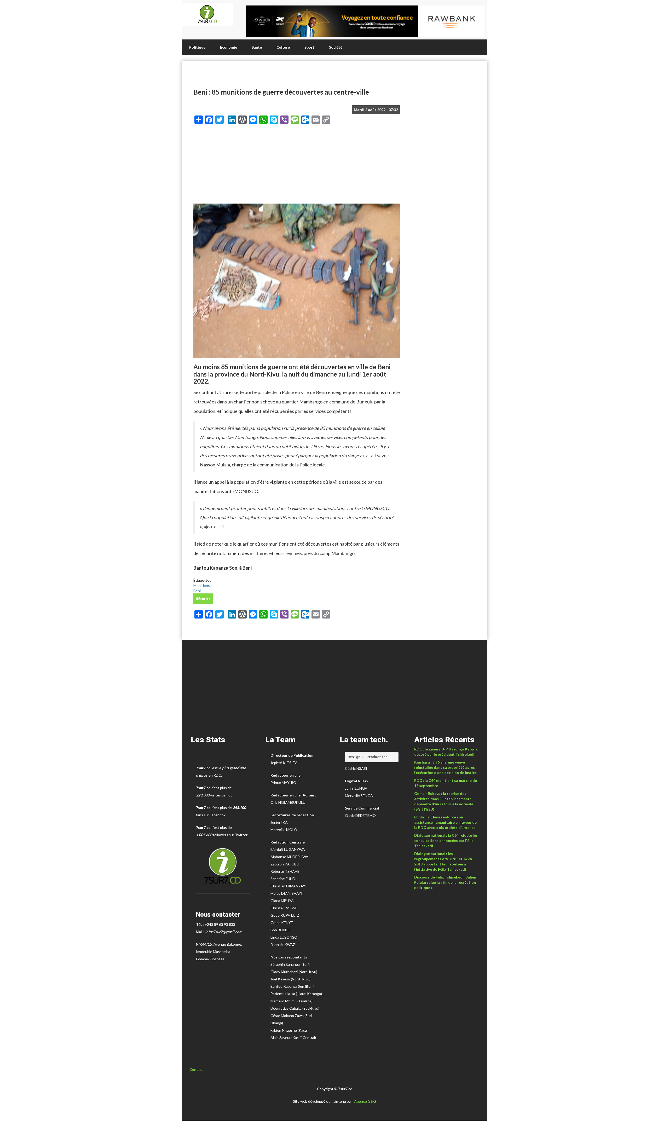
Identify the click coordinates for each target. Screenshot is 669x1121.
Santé (257, 47)
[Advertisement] (296, 165)
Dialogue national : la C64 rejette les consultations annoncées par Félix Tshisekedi (446, 840)
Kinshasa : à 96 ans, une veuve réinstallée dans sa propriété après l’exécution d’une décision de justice (445, 767)
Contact (196, 1069)
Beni (197, 590)
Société (335, 47)
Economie (228, 47)
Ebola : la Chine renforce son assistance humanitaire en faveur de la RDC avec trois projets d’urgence (445, 822)
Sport (309, 47)
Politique (197, 47)
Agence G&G (365, 1101)
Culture (283, 47)
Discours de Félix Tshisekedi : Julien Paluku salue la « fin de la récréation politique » (445, 882)
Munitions (201, 585)
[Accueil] (207, 14)
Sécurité (203, 598)
